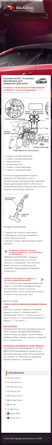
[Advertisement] (26, 48)
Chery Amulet (15, 378)
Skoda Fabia (15, 413)
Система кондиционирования (25, 90)
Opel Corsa (14, 409)
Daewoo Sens (15, 391)
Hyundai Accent (8, 87)
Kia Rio (13, 405)
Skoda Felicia (15, 418)
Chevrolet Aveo (16, 382)
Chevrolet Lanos (16, 387)
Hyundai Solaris (16, 400)
